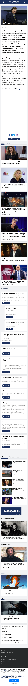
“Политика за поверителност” (8, 676)
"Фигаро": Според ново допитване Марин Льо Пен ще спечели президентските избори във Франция (13, 186)
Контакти (8, 649)
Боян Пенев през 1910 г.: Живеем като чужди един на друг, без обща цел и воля (13, 537)
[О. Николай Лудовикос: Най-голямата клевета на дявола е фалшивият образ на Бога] (14, 554)
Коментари (10, 666)
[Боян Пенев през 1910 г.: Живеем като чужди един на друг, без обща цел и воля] (14, 528)
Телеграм (19, 89)
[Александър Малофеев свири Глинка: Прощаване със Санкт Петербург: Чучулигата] (14, 608)
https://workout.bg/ (7, 637)
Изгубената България (7, 518)
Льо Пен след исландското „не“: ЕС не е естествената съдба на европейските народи (14, 259)
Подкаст (3, 661)
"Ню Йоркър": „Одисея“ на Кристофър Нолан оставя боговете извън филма (12, 591)
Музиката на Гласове (7, 598)
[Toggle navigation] (25, 2)
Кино (2, 572)
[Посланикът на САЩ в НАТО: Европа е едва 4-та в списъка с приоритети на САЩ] (14, 272)
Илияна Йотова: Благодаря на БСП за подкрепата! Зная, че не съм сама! (11, 162)
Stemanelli (4, 631)
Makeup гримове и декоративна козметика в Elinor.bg (13, 627)
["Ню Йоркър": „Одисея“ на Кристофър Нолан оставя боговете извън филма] (14, 582)
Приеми (14, 680)
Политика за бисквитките (7, 652)
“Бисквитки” (4, 670)
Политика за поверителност (7, 650)
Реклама (3, 649)
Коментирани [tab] (14, 457)
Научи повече (14, 683)
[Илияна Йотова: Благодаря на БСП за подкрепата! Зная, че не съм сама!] (14, 153)
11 (19, 27)
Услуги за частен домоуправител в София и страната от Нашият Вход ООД (12, 641)
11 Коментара (15, 139)
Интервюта (10, 664)
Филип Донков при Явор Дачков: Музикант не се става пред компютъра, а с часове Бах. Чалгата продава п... (19, 499)
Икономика (10, 661)
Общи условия (15, 649)
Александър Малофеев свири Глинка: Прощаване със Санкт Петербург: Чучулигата (12, 618)
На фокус (3, 659)
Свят (2, 666)
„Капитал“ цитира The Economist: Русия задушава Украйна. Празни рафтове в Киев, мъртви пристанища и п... (19, 472)
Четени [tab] (4, 457)
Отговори (6, 302)
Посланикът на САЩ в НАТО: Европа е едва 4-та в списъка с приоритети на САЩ (14, 281)
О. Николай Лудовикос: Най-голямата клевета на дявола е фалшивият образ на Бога (13, 565)
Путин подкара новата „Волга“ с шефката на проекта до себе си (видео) (19, 462)
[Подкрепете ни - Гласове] (11, 511)
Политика (3, 664)
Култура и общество (12, 659)
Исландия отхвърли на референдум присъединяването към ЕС (18, 489)
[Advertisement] (14, 103)
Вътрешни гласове (6, 544)
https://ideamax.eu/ (6, 634)
